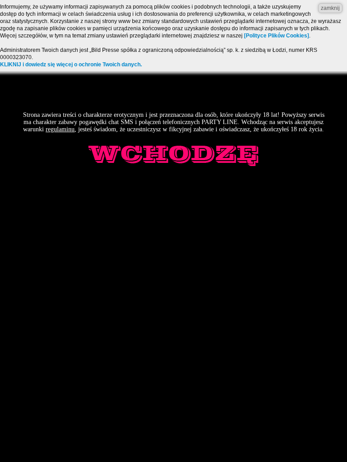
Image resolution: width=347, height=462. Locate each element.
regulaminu (60, 129)
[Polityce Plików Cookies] (276, 35)
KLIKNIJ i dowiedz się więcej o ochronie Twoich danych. (71, 64)
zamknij (330, 8)
